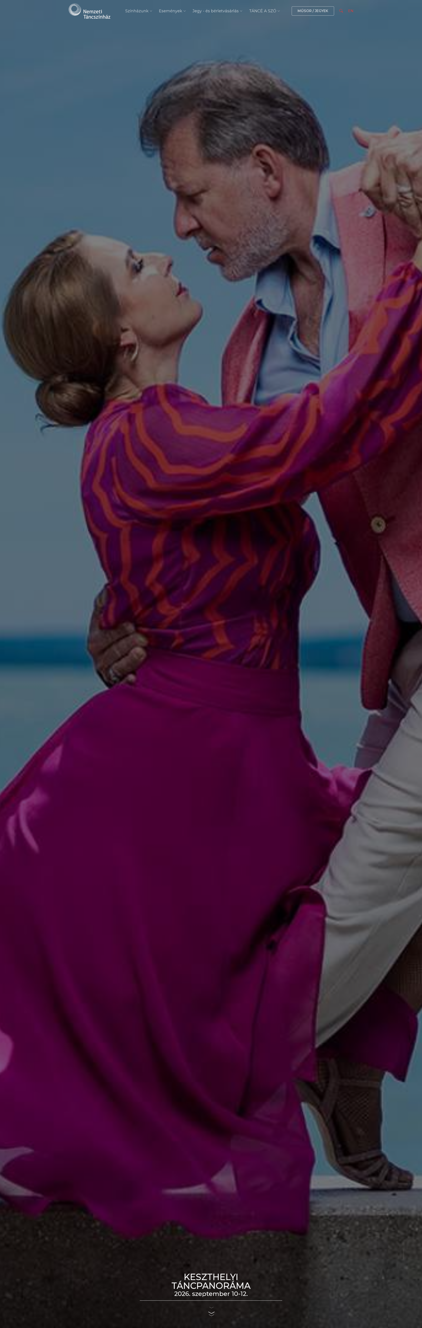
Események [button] (170, 11)
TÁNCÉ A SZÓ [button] (262, 11)
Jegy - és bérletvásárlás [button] (216, 11)
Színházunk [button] (137, 11)
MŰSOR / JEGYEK (313, 11)
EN (350, 11)
